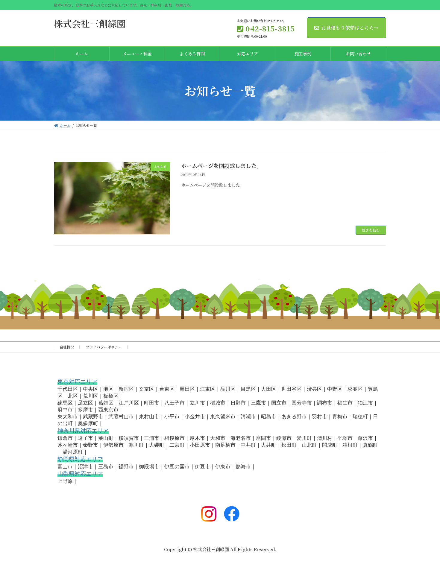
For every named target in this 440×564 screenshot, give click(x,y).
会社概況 (67, 346)
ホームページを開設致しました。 (221, 165)
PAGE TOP (425, 541)
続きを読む (371, 229)
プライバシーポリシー (104, 346)
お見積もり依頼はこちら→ (350, 27)
